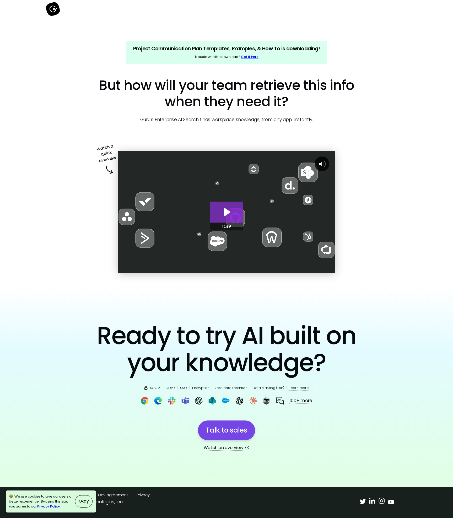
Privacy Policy (48, 506)
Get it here (249, 56)
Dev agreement (113, 495)
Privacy (143, 495)
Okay (84, 501)
